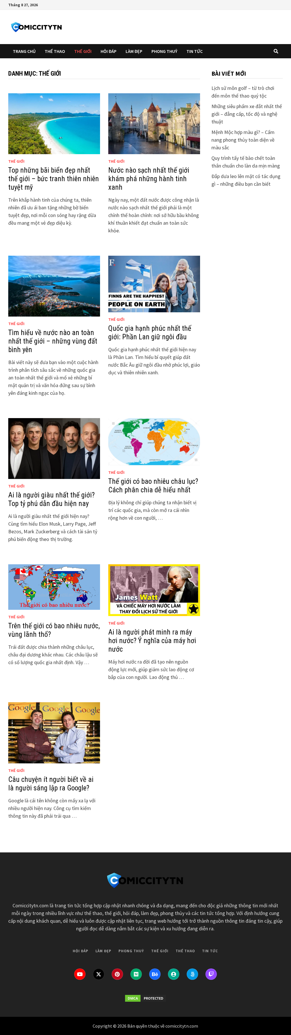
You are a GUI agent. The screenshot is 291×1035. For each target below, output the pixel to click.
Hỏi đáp (109, 51)
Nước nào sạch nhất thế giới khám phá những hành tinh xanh (148, 178)
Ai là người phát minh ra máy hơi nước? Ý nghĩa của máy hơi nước (152, 640)
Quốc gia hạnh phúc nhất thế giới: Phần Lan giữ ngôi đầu (149, 332)
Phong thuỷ (164, 51)
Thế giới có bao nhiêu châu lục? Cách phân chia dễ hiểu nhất (153, 485)
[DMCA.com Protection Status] (145, 998)
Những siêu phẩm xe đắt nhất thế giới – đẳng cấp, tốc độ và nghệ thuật (246, 114)
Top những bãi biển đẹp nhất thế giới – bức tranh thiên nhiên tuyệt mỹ (53, 178)
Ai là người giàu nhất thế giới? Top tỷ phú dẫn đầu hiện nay (51, 499)
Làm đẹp (134, 51)
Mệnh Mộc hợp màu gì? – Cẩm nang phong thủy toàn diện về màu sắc (243, 140)
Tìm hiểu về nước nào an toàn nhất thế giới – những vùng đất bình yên (52, 341)
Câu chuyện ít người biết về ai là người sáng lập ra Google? (50, 783)
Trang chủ (24, 51)
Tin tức (194, 51)
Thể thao (55, 51)
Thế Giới (83, 51)
